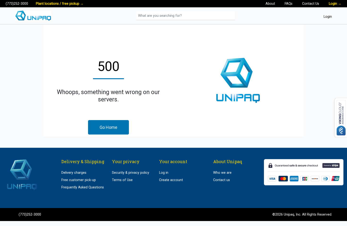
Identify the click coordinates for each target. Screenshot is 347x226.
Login (335, 4)
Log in (163, 173)
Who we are (222, 173)
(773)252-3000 (17, 4)
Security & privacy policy (130, 173)
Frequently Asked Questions (82, 187)
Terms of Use (122, 180)
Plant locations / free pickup (60, 4)
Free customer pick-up (78, 180)
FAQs (288, 4)
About (270, 4)
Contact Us (310, 4)
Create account (171, 180)
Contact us (221, 180)
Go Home (108, 127)
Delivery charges (73, 173)
